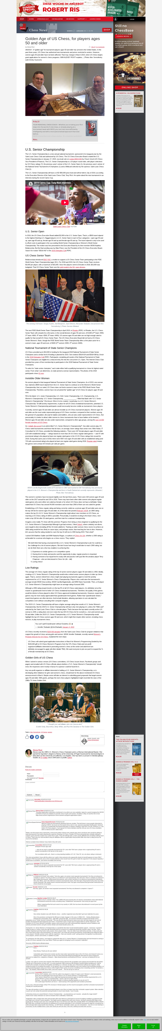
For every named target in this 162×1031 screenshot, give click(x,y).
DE (85, 31)
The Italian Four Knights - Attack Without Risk (127, 740)
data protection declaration (72, 1021)
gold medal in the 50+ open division (72, 267)
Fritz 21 (36, 122)
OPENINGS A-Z (42, 19)
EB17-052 (47, 260)
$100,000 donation (54, 632)
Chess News (38, 30)
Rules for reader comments (33, 769)
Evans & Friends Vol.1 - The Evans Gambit (128, 780)
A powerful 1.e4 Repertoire (128, 93)
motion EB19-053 (75, 159)
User (28, 774)
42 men (41, 373)
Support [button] (81, 19)
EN (87, 31)
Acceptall (153, 1026)
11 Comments (100, 47)
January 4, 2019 (68, 627)
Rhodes (75, 330)
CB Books (70, 19)
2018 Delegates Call (37, 357)
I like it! (93, 47)
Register (41, 778)
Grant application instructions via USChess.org (48, 801)
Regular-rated (92, 441)
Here (145, 1019)
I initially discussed (34, 426)
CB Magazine (57, 19)
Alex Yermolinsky (35, 732)
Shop (22, 19)
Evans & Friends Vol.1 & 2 (127, 762)
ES (90, 31)
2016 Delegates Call (59, 251)
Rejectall (138, 1026)
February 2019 (82, 511)
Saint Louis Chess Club (61, 226)
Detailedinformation (124, 1026)
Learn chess (95, 19)
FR (92, 31)
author (69, 757)
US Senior (44, 732)
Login (132, 19)
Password (30, 776)
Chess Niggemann (93, 740)
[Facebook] (32, 737)
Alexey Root (37, 750)
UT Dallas (44, 757)
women (50, 732)
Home (31, 19)
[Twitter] (37, 737)
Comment (28, 779)
